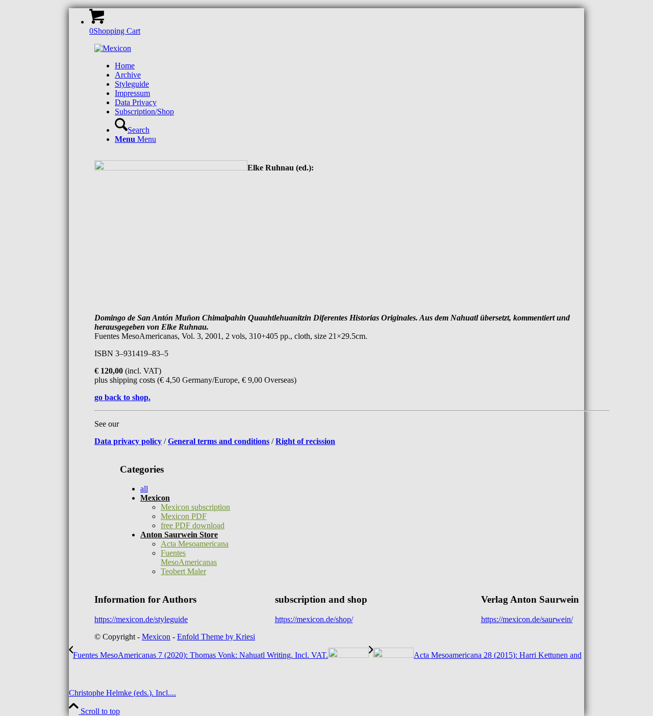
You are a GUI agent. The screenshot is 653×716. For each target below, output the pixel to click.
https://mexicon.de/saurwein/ (527, 619)
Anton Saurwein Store (179, 534)
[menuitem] (362, 65)
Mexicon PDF (184, 516)
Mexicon (155, 497)
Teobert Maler (183, 571)
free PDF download (192, 525)
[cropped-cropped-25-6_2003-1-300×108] (112, 48)
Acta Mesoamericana (195, 543)
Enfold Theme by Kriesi (216, 636)
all (144, 488)
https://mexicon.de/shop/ (314, 619)
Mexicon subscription (195, 507)
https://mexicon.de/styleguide (141, 619)
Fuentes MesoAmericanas (189, 557)
